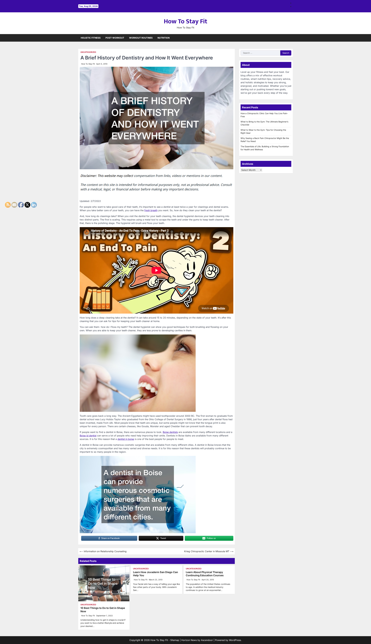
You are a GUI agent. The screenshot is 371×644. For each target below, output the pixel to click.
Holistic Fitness (91, 37)
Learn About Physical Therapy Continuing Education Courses (205, 574)
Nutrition (164, 37)
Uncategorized (88, 52)
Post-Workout (115, 37)
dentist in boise (126, 439)
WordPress (235, 640)
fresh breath (151, 210)
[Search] (290, 38)
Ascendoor (207, 640)
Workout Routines (141, 37)
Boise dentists (170, 432)
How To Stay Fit (185, 21)
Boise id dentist (88, 435)
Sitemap (174, 640)
